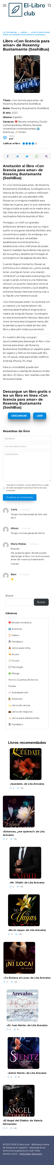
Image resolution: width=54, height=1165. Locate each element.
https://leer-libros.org (30, 1154)
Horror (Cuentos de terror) (23, 679)
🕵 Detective (15, 698)
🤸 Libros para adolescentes (23, 718)
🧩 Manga (13, 673)
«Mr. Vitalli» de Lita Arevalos (27, 882)
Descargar (19, 415)
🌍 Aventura (15, 629)
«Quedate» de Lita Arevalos (27, 784)
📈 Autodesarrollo (18, 692)
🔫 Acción (13, 654)
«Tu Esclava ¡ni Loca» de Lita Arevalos (27, 977)
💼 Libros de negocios (20, 711)
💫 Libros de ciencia (19, 705)
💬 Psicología (15, 667)
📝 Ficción (13, 660)
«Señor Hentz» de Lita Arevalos (27, 1073)
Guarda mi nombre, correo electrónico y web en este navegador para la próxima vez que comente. (27, 488)
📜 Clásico (13, 635)
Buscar (9, 595)
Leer (40, 415)
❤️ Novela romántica (19, 622)
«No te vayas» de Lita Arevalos (27, 930)
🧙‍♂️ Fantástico (15, 641)
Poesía (12, 686)
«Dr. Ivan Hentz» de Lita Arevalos (27, 1025)
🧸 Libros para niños (19, 648)
